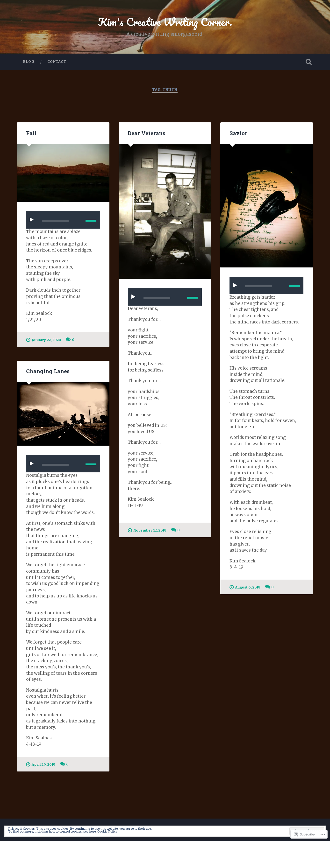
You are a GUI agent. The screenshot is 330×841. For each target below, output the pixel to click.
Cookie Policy (107, 831)
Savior (238, 133)
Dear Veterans (146, 133)
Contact (56, 61)
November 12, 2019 (149, 530)
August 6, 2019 (247, 587)
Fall (31, 133)
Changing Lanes (48, 371)
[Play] (33, 220)
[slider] (91, 220)
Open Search (309, 62)
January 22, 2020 (46, 340)
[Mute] (78, 220)
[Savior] (266, 205)
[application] (63, 220)
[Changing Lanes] (63, 414)
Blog (28, 61)
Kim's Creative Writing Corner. (165, 21)
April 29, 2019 (43, 764)
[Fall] (63, 173)
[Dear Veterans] (165, 211)
